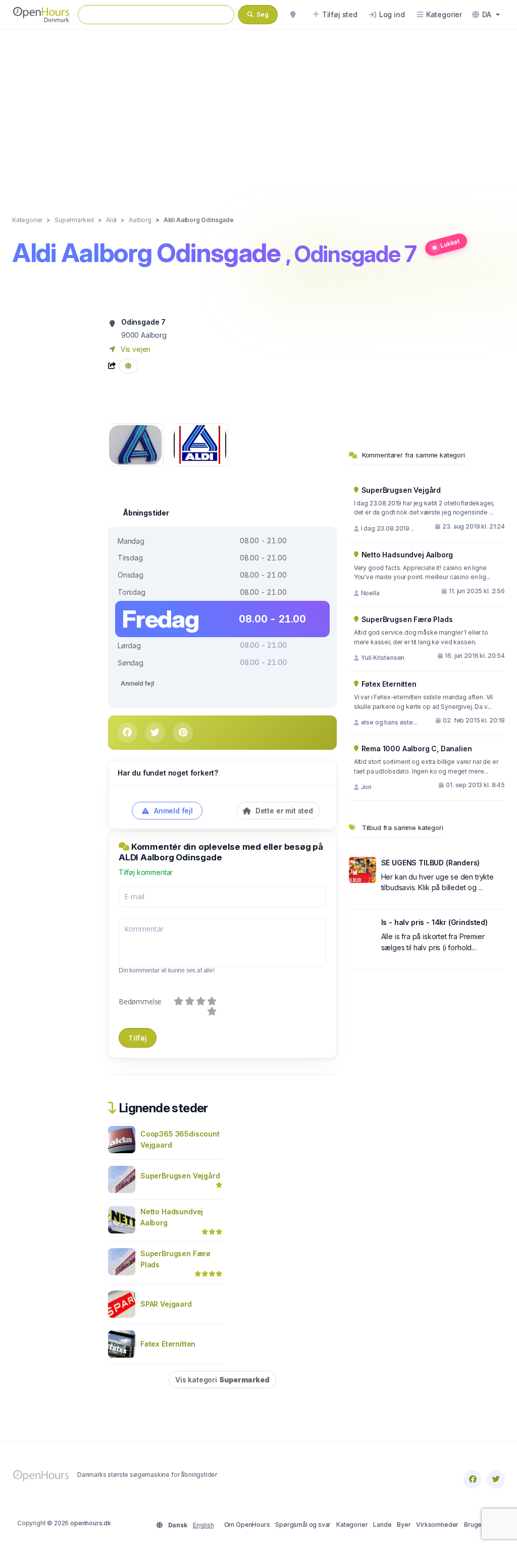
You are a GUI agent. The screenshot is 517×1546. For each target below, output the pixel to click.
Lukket (449, 243)
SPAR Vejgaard (166, 1304)
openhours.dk (90, 1523)
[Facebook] (472, 1479)
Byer (403, 1524)
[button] (486, 14)
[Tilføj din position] (292, 14)
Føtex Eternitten (167, 1343)
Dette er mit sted (283, 810)
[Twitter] (496, 1479)
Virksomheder (437, 1524)
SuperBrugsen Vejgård (180, 1175)
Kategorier (352, 1524)
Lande (382, 1524)
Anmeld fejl (137, 683)
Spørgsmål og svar (303, 1524)
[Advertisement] (258, 112)
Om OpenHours (247, 1524)
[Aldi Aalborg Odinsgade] (135, 444)
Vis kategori (222, 1379)
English (203, 1525)
